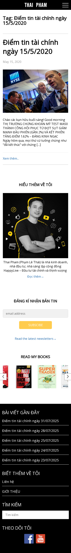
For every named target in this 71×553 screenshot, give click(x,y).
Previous (3, 376)
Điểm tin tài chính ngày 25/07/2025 (30, 440)
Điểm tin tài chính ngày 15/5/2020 (30, 47)
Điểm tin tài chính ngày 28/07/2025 (30, 430)
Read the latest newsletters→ (35, 339)
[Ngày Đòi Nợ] (24, 376)
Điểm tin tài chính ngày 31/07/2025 (30, 421)
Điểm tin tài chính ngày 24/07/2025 (30, 450)
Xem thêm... (11, 158)
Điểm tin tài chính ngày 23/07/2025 (30, 460)
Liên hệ (8, 481)
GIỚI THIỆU (11, 491)
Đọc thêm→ (35, 276)
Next (67, 376)
